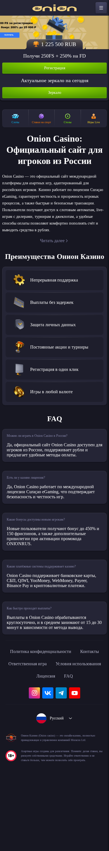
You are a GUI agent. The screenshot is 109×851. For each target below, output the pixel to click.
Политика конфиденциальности (54, 699)
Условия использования (39, 723)
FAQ (54, 735)
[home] (54, 7)
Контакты (28, 711)
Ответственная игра (70, 711)
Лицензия (86, 723)
